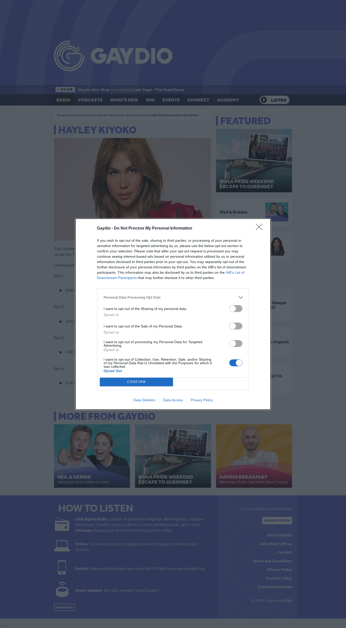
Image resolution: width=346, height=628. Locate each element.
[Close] (260, 228)
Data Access (173, 400)
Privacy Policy (202, 400)
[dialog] (173, 314)
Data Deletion (144, 400)
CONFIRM (136, 382)
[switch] (235, 308)
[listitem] (173, 297)
